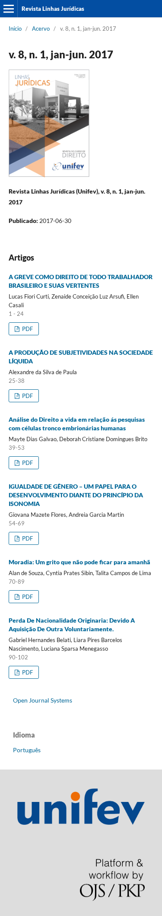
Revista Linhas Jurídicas (53, 8)
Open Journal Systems (42, 700)
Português (27, 750)
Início (15, 28)
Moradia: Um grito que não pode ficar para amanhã (79, 562)
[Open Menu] (8, 8)
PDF (27, 328)
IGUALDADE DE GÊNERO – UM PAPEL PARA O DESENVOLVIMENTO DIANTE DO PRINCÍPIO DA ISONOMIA (76, 495)
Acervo (41, 28)
